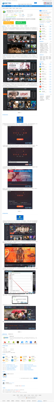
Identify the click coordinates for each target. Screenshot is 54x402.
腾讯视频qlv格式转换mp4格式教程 (11, 369)
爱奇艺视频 (32, 359)
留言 (14, 352)
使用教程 (20, 12)
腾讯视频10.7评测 (44, 10)
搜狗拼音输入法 (44, 73)
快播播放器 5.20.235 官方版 (43, 45)
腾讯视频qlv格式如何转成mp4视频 (28, 364)
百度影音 (15, 356)
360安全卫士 (43, 68)
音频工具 (47, 57)
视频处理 (41, 58)
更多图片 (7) (45, 400)
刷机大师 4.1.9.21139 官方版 (46, 19)
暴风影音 (43, 66)
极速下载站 (7, 8)
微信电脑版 (43, 91)
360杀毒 (43, 71)
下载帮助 (9, 351)
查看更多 (19, 112)
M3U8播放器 (24, 359)
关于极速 (14, 395)
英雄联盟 (22, 4)
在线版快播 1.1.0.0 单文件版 (44, 49)
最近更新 (44, 0)
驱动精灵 (43, 86)
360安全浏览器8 (44, 78)
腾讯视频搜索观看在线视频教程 (11, 368)
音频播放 (41, 57)
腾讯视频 (20, 8)
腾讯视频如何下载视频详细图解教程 (28, 369)
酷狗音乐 (43, 63)
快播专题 (47, 98)
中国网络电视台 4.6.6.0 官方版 (44, 50)
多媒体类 (14, 8)
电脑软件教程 (4, 364)
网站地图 (40, 395)
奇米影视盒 (6, 359)
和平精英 (25, 4)
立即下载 (48, 22)
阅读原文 (19, 211)
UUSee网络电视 (25, 356)
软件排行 (51, 0)
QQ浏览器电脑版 (26, 344)
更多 (51, 24)
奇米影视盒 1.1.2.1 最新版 (43, 44)
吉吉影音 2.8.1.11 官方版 (43, 51)
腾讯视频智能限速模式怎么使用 (11, 364)
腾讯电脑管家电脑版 (31, 344)
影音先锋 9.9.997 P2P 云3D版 (44, 43)
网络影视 (17, 8)
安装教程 (16, 12)
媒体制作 (50, 58)
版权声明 (25, 395)
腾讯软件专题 (12, 336)
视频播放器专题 (42, 100)
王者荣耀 (27, 4)
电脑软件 (10, 8)
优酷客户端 (43, 33)
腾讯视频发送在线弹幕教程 (27, 367)
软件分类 (48, 0)
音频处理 (44, 57)
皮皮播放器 (32, 356)
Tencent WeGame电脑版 (18, 344)
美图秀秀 (43, 76)
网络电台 (50, 56)
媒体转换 (47, 58)
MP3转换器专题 (42, 99)
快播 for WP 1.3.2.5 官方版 (43, 52)
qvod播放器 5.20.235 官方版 (44, 46)
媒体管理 (44, 56)
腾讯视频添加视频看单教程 (27, 368)
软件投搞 (21, 395)
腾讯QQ (43, 81)
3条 (30, 16)
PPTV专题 (41, 98)
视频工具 (44, 58)
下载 (50, 26)
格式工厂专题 (48, 99)
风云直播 (15, 359)
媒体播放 (41, 56)
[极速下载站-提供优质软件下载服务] (6, 4)
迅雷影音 (43, 38)
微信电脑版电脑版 (9, 344)
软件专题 (46, 0)
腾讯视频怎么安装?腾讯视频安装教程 (11, 367)
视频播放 (50, 57)
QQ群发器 (30, 4)
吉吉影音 (6, 356)
